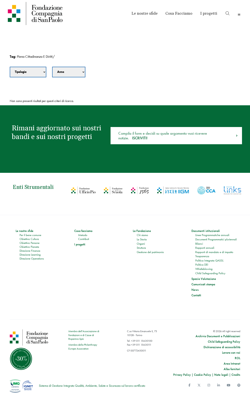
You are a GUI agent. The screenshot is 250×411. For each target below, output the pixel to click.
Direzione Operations (32, 258)
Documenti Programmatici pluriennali (216, 239)
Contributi (83, 239)
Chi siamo (142, 235)
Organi (141, 244)
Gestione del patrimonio (150, 252)
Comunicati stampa (203, 284)
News (195, 290)
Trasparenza (202, 256)
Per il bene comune (30, 235)
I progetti (79, 244)
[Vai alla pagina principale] (35, 13)
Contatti (196, 295)
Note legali (221, 375)
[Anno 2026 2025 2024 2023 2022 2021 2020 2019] (68, 72)
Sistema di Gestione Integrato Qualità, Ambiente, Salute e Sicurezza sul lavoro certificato (92, 386)
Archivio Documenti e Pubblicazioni (218, 336)
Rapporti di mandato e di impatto (214, 252)
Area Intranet (232, 364)
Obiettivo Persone (29, 243)
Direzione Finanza (30, 251)
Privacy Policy (182, 375)
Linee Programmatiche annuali (212, 235)
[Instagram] (208, 385)
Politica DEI (201, 265)
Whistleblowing (203, 269)
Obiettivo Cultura (29, 239)
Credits (235, 375)
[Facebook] (189, 385)
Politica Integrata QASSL (209, 260)
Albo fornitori (232, 369)
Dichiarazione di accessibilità (222, 347)
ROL (237, 358)
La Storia (142, 239)
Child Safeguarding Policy (210, 273)
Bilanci (199, 244)
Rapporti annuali (204, 248)
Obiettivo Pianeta (29, 247)
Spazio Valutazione (203, 279)
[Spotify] (238, 385)
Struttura (141, 248)
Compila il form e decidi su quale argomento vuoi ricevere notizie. (162, 136)
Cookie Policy (202, 375)
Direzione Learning (30, 255)
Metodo (82, 235)
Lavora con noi (231, 353)
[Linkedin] (218, 385)
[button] (208, 13)
